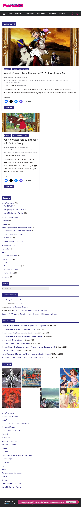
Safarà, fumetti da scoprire (13, 241)
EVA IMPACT (8, 206)
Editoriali (5, 224)
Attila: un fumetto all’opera (18, 307)
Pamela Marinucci (22, 147)
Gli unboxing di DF (8, 245)
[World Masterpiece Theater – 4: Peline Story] (21, 122)
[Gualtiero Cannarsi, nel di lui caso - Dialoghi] (31, 378)
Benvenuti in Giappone (10, 217)
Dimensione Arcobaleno (12, 266)
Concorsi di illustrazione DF (13, 234)
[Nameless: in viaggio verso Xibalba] (11, 398)
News (4, 252)
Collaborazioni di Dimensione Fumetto (17, 231)
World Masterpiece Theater (20, 69)
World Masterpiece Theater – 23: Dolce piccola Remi (36, 73)
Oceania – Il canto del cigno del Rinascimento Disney (38, 314)
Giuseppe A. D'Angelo (9, 314)
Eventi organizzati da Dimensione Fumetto (17, 228)
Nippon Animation (40, 80)
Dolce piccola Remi (10, 80)
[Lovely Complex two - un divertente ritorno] (69, 398)
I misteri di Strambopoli (10, 350)
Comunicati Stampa (10, 255)
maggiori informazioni (58, 502)
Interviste (5, 249)
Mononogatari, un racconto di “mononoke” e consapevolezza (23, 357)
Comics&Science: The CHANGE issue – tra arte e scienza (22, 336)
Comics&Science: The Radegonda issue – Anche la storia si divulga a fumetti (29, 347)
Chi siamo (19, 14)
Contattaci (30, 14)
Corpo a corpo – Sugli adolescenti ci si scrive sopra (20, 333)
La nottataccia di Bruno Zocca (12, 340)
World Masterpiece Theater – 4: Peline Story (21, 141)
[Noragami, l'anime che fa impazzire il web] (49, 398)
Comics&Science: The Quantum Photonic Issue (18, 329)
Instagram (41, 14)
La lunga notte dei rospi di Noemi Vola (15, 343)
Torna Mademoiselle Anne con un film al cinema (30, 310)
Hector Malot (21, 80)
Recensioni (7, 69)
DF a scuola (8, 238)
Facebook (52, 14)
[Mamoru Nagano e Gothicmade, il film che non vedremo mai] (11, 378)
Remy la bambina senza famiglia (57, 80)
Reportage (5, 277)
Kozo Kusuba (30, 80)
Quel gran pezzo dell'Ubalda (14, 209)
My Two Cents (9, 273)
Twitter (62, 14)
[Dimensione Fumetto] (4, 13)
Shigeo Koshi (16, 152)
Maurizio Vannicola (22, 77)
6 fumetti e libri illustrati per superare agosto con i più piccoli (24, 326)
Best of (6, 262)
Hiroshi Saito (18, 150)
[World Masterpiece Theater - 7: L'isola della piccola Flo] (69, 378)
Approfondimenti (8, 203)
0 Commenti (22, 86)
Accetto (71, 502)
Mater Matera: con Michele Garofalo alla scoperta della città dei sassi (26, 354)
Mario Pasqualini (8, 300)
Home (10, 14)
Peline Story (7, 152)
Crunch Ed (5, 221)
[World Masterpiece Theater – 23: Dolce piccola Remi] (40, 47)
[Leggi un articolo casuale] (77, 13)
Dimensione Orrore (11, 269)
